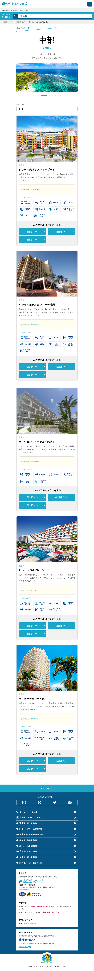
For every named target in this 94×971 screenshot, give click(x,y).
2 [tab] (41, 95)
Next (60, 95)
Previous (34, 95)
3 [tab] (47, 95)
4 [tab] (52, 95)
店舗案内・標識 (24, 889)
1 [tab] (38, 95)
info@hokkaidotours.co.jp (31, 923)
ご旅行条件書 (23, 947)
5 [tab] (55, 95)
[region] (47, 22)
